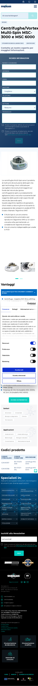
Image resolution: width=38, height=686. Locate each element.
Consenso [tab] (5, 309)
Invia (19, 553)
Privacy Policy (5, 624)
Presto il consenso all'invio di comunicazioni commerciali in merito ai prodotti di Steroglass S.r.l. (20, 126)
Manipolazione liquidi (7, 508)
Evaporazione (26, 499)
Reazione (5, 514)
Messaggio (6, 112)
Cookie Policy (4, 626)
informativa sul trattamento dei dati (19, 135)
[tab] (16, 278)
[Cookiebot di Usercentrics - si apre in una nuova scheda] (27, 303)
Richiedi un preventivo (19, 400)
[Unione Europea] (9, 679)
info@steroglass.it (9, 602)
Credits (3, 631)
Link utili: (19, 672)
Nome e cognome (9, 63)
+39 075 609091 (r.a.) (9, 596)
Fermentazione (7, 503)
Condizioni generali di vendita (9, 628)
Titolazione (6, 523)
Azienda (5, 71)
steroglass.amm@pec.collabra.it (12, 605)
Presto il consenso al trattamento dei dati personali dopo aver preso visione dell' (19, 133)
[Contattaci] (35, 470)
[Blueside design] (12, 563)
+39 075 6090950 (8, 599)
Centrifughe (30, 43)
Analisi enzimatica (8, 490)
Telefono (6, 95)
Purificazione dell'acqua (25, 508)
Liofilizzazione (26, 503)
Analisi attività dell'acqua (26, 514)
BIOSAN (4, 22)
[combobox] (19, 91)
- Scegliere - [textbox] (8, 91)
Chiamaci (29, 2)
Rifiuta (19, 381)
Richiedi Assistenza (23, 2)
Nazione (5, 87)
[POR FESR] (30, 679)
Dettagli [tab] (15, 309)
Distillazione (25, 495)
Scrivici (35, 2)
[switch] (33, 349)
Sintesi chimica (7, 519)
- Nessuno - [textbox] (8, 108)
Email (4, 79)
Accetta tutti (19, 370)
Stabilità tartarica (27, 519)
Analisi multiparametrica (27, 490)
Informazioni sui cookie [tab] (28, 309)
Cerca (32, 16)
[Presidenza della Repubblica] (17, 679)
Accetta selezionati (19, 375)
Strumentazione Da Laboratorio (12, 43)
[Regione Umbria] (22, 679)
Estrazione (6, 499)
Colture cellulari (8, 495)
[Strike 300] (27, 562)
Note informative (6, 629)
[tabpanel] (19, 266)
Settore (5, 104)
